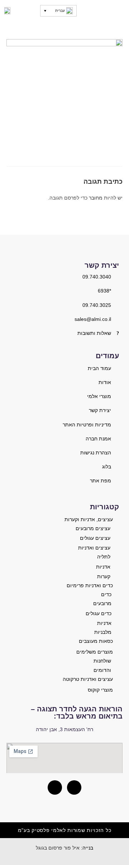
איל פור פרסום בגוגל (58, 848)
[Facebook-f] (55, 787)
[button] (119, 11)
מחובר (95, 198)
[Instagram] (74, 787)
